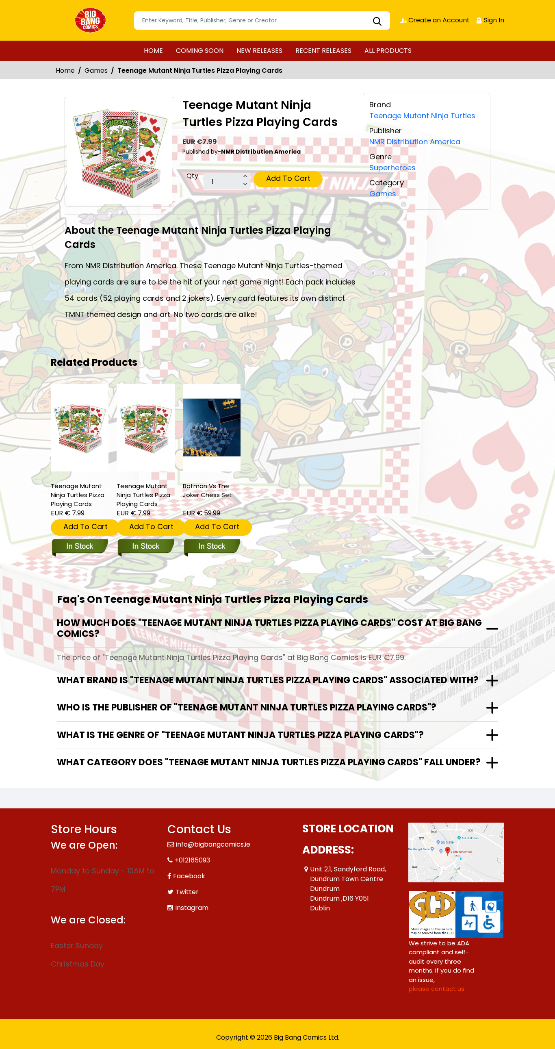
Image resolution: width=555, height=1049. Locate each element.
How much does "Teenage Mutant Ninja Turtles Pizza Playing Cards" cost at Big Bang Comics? (269, 628)
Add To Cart (288, 178)
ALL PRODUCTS (388, 50)
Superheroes (392, 168)
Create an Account (438, 20)
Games (96, 70)
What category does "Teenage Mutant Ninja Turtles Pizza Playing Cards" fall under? (269, 762)
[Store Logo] (91, 20)
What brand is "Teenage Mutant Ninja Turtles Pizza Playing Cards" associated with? (268, 680)
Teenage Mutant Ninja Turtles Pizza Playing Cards (77, 495)
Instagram (191, 907)
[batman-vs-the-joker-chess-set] (212, 427)
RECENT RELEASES (323, 50)
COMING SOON (199, 50)
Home (65, 70)
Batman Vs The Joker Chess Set (207, 490)
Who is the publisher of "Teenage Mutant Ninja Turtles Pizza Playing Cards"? (246, 707)
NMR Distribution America (414, 142)
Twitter (187, 892)
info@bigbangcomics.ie (213, 844)
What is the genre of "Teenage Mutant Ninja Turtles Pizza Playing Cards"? (240, 735)
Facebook (189, 876)
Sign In (493, 20)
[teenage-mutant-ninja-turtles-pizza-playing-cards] (79, 427)
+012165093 (192, 860)
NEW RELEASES (259, 50)
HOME (153, 50)
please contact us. (437, 988)
